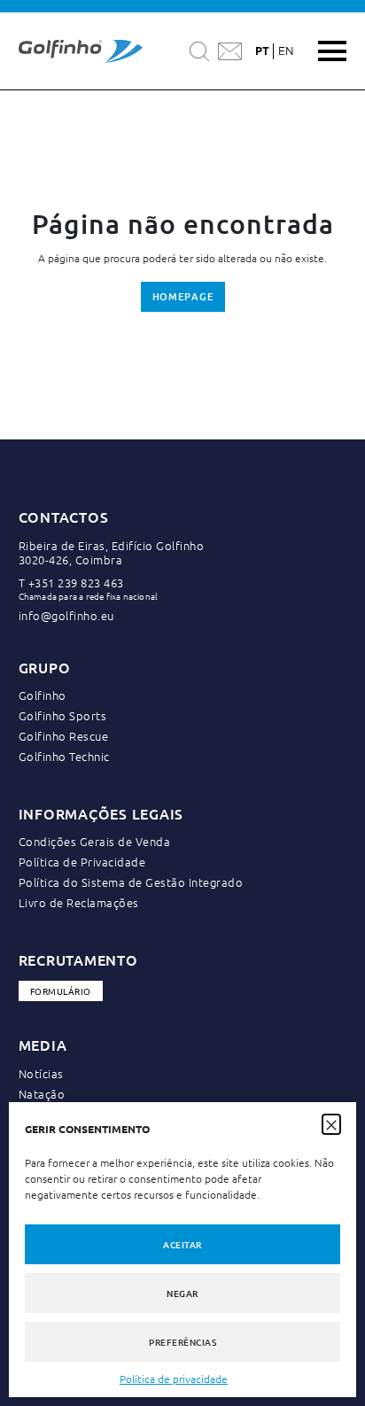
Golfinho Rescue (64, 735)
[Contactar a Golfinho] (230, 51)
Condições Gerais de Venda (95, 841)
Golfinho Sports (63, 715)
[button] (331, 1123)
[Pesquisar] (199, 51)
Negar (182, 1293)
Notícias (41, 1073)
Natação (42, 1093)
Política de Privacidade (82, 861)
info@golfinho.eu (66, 615)
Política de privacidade (174, 1378)
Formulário (60, 991)
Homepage (183, 296)
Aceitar (182, 1244)
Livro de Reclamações (79, 902)
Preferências (182, 1341)
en (285, 51)
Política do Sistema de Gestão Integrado (131, 882)
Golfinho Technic (64, 756)
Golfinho (42, 695)
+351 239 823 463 (76, 582)
